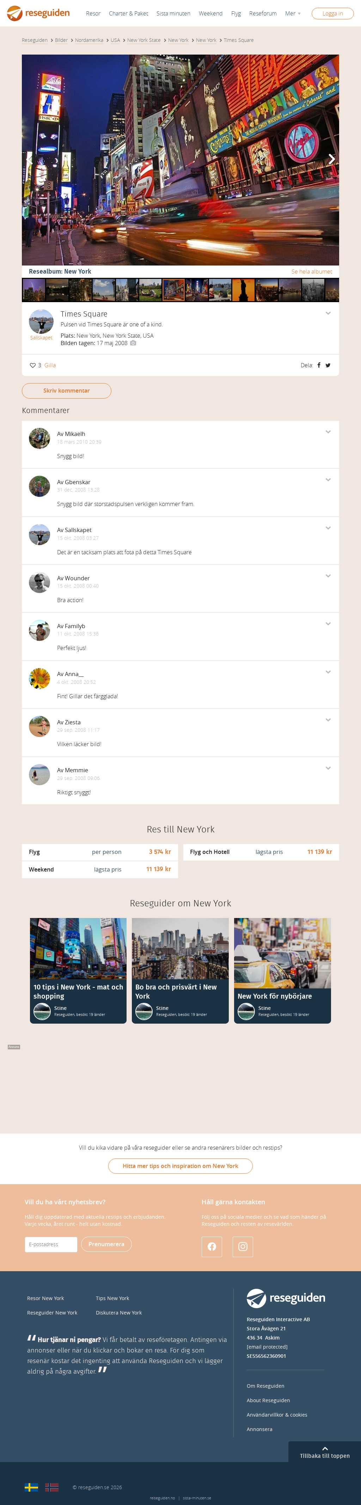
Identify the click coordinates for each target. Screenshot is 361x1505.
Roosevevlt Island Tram (127, 280)
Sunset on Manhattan (267, 280)
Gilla (50, 365)
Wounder (77, 578)
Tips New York (112, 1298)
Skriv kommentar (66, 390)
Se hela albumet (312, 271)
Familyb (75, 626)
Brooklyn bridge (290, 280)
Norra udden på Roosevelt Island (104, 280)
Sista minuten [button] (173, 13)
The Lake (57, 280)
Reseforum (263, 13)
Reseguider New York (52, 1313)
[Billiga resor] (31, 1487)
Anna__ (74, 674)
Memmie (76, 770)
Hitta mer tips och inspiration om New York (180, 1166)
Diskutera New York (119, 1313)
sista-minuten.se (197, 1498)
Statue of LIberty (243, 280)
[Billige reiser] (52, 1487)
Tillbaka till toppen (325, 1456)
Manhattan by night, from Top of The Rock (336, 280)
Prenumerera (106, 1244)
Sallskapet (41, 338)
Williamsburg (220, 280)
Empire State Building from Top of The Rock (313, 280)
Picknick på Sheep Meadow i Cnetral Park (150, 280)
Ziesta (73, 722)
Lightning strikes (34, 280)
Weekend (211, 13)
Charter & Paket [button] (128, 13)
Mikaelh (75, 434)
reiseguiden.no (162, 1498)
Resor (93, 13)
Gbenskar (78, 482)
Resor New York (45, 1298)
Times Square (174, 280)
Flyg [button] (236, 13)
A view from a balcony (80, 280)
